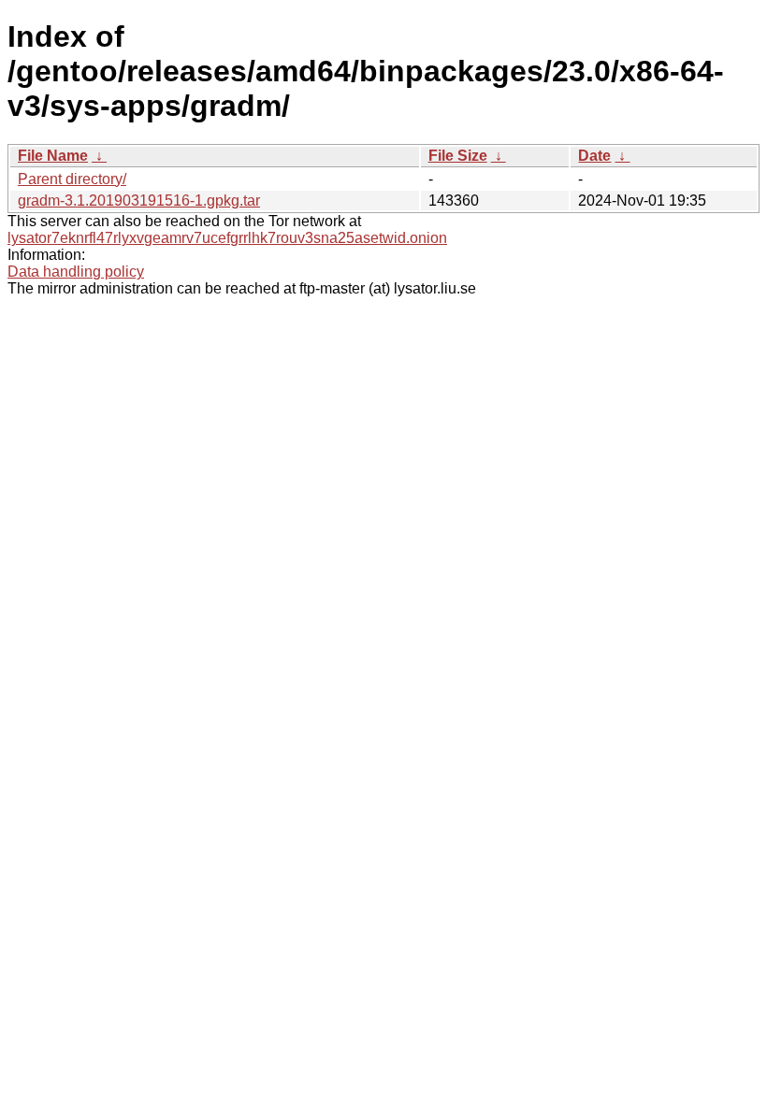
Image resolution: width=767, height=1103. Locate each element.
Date (594, 156)
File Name (53, 156)
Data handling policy (75, 271)
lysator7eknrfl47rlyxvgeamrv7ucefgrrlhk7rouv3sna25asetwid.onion (227, 238)
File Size (457, 156)
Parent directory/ (72, 179)
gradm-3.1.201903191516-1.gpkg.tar (139, 200)
